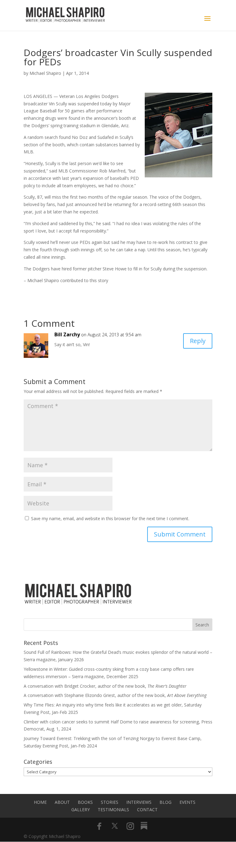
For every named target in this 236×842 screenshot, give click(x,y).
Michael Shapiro (45, 73)
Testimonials (113, 809)
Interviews (138, 802)
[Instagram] (130, 826)
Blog (165, 802)
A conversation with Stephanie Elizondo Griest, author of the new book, (115, 695)
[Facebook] (99, 826)
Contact (147, 809)
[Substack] (144, 826)
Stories (109, 802)
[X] (115, 826)
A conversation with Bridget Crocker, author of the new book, (105, 686)
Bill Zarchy (67, 334)
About (62, 802)
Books (85, 802)
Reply (198, 341)
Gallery (80, 809)
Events (187, 802)
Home (40, 802)
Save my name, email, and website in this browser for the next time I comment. (110, 518)
